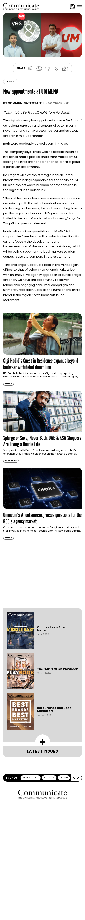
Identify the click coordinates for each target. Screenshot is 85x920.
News (10, 81)
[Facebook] (47, 68)
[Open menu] (79, 6)
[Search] (72, 6)
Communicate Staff (25, 103)
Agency (49, 777)
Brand (64, 777)
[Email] (65, 68)
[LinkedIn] (30, 68)
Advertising (31, 777)
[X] (56, 68)
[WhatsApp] (39, 68)
